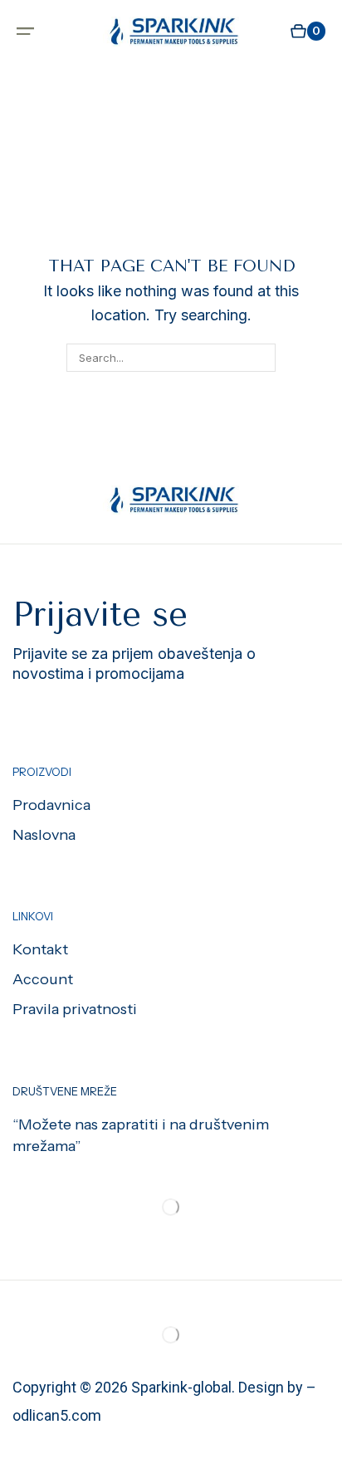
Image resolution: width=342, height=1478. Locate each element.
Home (70, 84)
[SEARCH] (261, 358)
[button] (25, 31)
